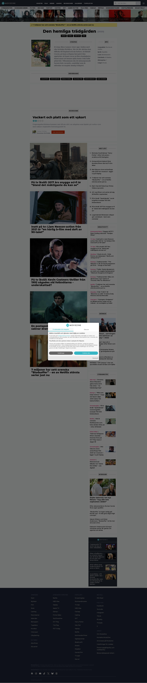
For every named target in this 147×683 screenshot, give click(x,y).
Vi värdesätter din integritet (61, 329)
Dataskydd (95, 358)
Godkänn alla (86, 353)
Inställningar (61, 353)
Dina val (86, 329)
